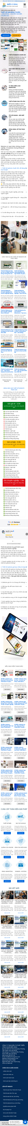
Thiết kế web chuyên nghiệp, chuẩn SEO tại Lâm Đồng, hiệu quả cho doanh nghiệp (21, 1027)
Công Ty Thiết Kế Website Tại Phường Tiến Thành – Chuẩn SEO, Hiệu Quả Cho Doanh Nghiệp (7, 1002)
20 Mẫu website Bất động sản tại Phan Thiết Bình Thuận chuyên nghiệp (6, 749)
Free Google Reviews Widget (14, 543)
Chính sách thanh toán (8, 1077)
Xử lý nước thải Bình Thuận (9, 1113)
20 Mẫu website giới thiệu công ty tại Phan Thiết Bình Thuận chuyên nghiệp (20, 703)
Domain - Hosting (20, 871)
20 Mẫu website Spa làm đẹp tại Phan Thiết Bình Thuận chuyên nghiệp (20, 772)
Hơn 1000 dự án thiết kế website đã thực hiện (14, 257)
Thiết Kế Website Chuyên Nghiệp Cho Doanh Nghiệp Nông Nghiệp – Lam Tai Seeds (7, 292)
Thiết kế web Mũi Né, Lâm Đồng (11, 1096)
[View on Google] (3, 531)
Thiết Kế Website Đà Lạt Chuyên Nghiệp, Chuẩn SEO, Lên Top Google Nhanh (7, 1026)
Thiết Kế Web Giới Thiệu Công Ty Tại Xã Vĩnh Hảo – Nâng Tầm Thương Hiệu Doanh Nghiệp (21, 977)
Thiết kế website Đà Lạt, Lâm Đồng (11, 1103)
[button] (1, 534)
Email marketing (7, 871)
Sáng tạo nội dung (21, 847)
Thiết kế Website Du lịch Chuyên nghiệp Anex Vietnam (6, 312)
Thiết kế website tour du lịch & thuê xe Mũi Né (20, 351)
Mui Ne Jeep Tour (7, 1109)
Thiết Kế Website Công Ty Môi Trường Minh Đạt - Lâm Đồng (20, 331)
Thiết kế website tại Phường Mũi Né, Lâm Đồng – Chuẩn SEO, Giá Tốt (21, 902)
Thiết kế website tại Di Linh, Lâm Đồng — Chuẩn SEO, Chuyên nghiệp (7, 952)
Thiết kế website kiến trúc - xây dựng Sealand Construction (7, 370)
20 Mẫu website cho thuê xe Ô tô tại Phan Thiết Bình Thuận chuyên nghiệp (7, 680)
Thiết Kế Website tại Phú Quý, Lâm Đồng (13, 1099)
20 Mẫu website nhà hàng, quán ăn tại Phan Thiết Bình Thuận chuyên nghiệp (7, 794)
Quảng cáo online (7, 847)
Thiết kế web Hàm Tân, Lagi (10, 1093)
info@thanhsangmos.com (19, 1)
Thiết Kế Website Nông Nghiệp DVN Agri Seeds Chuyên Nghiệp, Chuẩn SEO (19, 272)
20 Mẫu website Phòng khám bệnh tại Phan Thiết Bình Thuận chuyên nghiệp (7, 726)
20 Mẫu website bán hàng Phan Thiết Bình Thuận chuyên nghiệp (7, 703)
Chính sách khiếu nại (8, 1074)
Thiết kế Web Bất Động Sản (6, 380)
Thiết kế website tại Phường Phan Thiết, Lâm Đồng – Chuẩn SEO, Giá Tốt (7, 927)
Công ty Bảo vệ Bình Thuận (9, 1116)
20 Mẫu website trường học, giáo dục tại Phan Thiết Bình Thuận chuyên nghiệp (20, 749)
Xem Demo (7, 689)
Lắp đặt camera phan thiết (9, 1106)
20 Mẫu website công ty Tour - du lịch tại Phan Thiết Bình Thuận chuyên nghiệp (20, 680)
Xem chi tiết (6, 35)
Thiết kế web (7, 823)
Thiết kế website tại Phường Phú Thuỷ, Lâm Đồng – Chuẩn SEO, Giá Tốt (7, 902)
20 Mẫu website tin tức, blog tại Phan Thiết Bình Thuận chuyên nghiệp (19, 726)
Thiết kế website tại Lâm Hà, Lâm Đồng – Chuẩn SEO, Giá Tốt (21, 926)
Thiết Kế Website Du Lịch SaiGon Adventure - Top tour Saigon (20, 312)
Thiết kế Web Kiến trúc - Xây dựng (18, 380)
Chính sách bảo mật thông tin (10, 1081)
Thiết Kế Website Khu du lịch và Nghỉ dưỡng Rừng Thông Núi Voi (7, 272)
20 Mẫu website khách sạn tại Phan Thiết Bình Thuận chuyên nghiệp (20, 794)
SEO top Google (21, 823)
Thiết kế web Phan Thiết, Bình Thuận (12, 1090)
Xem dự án (7, 833)
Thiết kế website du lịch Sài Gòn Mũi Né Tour (6, 351)
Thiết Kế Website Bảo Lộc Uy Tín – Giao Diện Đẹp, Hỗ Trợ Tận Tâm (20, 1002)
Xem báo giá (16, 35)
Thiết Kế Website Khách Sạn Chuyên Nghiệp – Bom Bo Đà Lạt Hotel (20, 292)
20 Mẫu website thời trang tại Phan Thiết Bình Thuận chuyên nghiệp (6, 772)
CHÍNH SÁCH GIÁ (7, 1071)
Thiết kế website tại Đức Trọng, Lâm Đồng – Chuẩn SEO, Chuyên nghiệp (21, 952)
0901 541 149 (11, 1)
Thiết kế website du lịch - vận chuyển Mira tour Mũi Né (20, 370)
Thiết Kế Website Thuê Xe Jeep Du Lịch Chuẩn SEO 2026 (7, 331)
